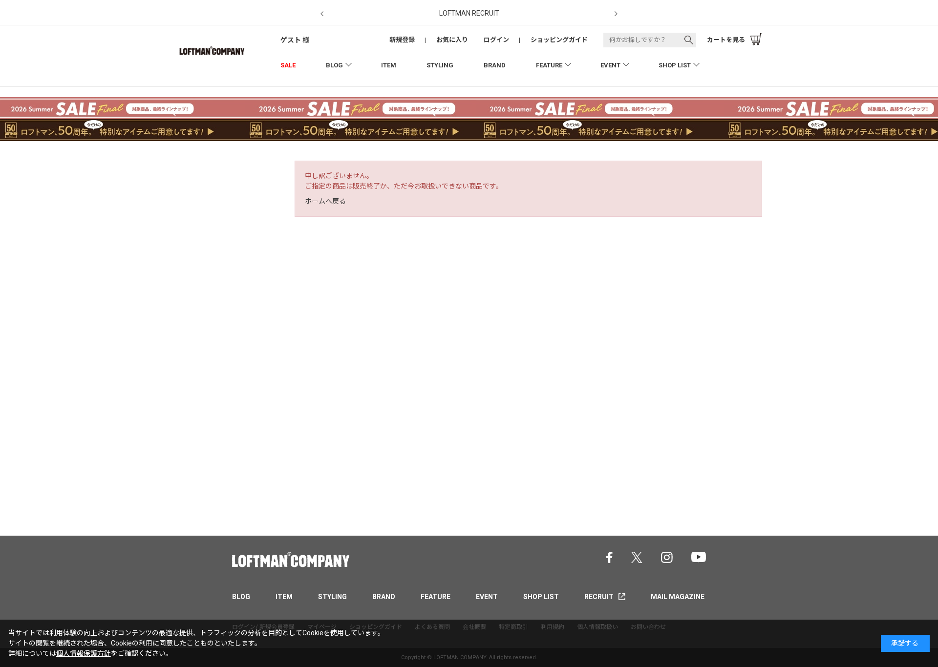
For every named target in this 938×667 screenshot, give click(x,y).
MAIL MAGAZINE (677, 597)
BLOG (334, 65)
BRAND (495, 65)
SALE (288, 65)
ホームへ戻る (325, 201)
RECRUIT (599, 597)
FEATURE (549, 65)
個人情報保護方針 (83, 653)
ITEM (388, 65)
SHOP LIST (675, 65)
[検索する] (689, 40)
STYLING (439, 65)
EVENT (610, 65)
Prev (322, 14)
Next (616, 14)
